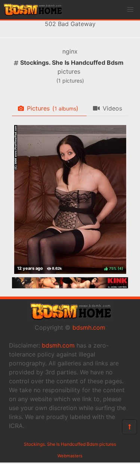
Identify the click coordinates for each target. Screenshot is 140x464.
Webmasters (70, 455)
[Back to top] (129, 426)
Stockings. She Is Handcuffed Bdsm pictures (70, 444)
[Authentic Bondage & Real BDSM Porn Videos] (70, 286)
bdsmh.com (88, 327)
